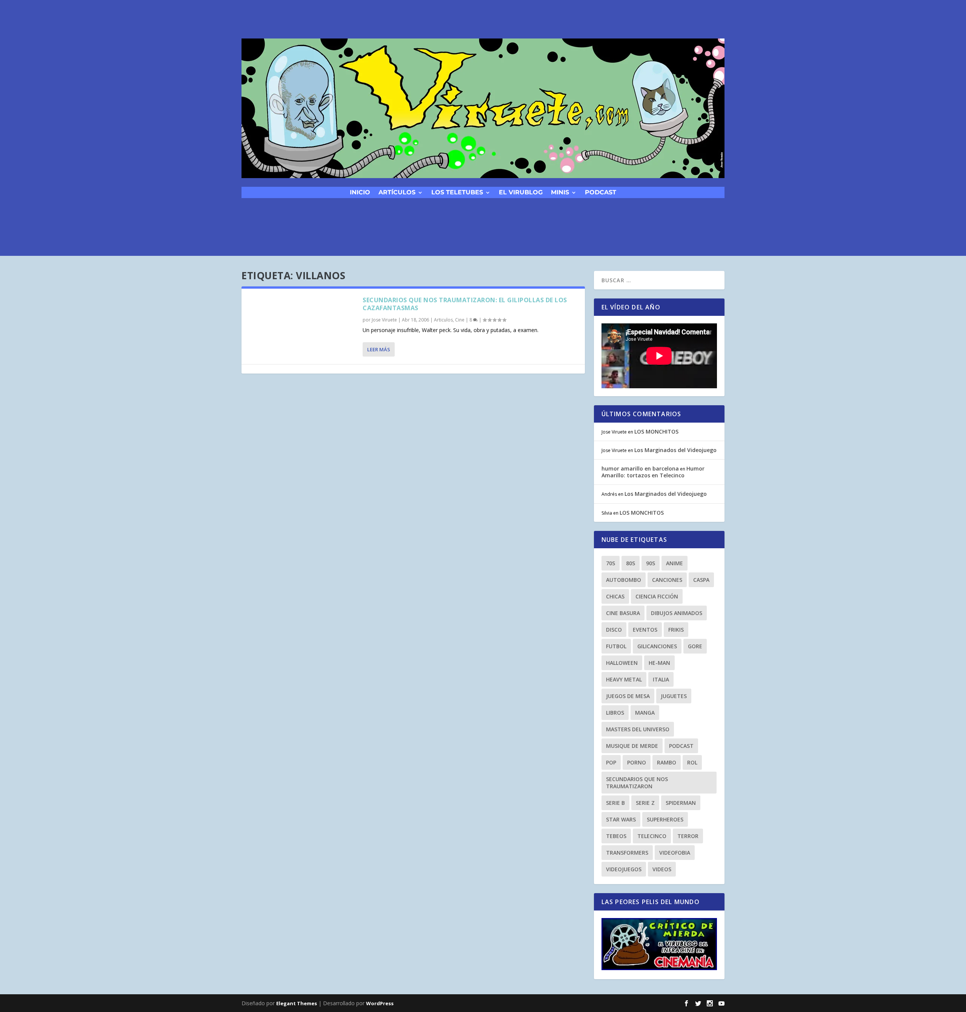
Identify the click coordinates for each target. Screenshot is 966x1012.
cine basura (623, 613)
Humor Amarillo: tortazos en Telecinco (653, 472)
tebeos (616, 836)
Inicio (360, 192)
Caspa (701, 579)
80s (630, 563)
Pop (611, 762)
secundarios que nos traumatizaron (637, 782)
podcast (600, 192)
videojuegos (623, 869)
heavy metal (624, 679)
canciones (667, 579)
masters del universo (637, 729)
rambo (666, 762)
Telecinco (651, 836)
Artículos (396, 192)
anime (674, 563)
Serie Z (645, 802)
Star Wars (621, 819)
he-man (659, 662)
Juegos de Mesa (628, 696)
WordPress (380, 1003)
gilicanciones (657, 646)
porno (636, 762)
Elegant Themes (296, 1003)
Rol (692, 762)
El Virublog (521, 192)
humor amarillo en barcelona (640, 468)
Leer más (378, 349)
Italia (661, 679)
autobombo (623, 579)
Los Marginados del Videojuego (675, 450)
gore (695, 646)
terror (687, 836)
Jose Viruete (384, 320)
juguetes (674, 696)
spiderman (681, 802)
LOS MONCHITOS (656, 431)
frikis (676, 629)
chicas (615, 596)
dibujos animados (676, 613)
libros (615, 712)
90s (650, 563)
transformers (627, 852)
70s (610, 563)
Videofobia (674, 852)
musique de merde (632, 745)
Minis (560, 192)
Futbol (616, 646)
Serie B (615, 802)
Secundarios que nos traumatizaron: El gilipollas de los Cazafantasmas (465, 304)
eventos (645, 629)
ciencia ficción (656, 596)
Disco (614, 629)
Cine (460, 320)
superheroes (665, 819)
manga (645, 712)
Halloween (622, 662)
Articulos (443, 320)
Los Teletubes (457, 192)
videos (661, 869)
